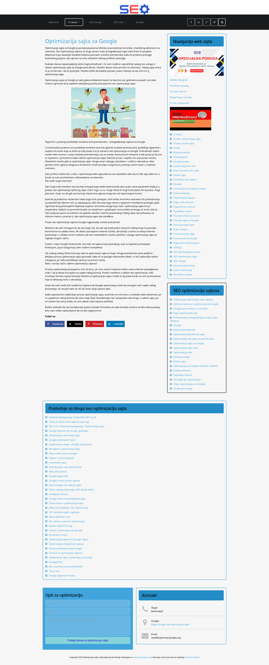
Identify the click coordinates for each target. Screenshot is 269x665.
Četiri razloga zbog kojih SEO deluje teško (71, 489)
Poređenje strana (182, 211)
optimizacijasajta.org (142, 657)
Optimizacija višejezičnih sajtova (66, 543)
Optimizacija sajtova (184, 197)
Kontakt (140, 22)
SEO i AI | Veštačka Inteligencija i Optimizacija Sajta (76, 426)
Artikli (176, 147)
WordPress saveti (182, 274)
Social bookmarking (184, 265)
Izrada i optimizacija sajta (187, 138)
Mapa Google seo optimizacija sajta (170, 624)
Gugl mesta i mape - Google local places (70, 444)
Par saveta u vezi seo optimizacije (67, 521)
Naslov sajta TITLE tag (60, 525)
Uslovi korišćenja (182, 270)
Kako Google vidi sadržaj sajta (65, 485)
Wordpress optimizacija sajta (64, 448)
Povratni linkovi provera (186, 215)
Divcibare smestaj (179, 85)
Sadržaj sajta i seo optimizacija (65, 466)
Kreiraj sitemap (181, 193)
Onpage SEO (55, 561)
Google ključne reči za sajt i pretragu (68, 430)
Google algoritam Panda (62, 575)
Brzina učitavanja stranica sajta (65, 548)
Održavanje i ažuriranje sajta (64, 435)
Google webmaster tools (62, 439)
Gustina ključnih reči (184, 165)
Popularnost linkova (184, 206)
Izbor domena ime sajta (186, 170)
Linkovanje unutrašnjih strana (189, 188)
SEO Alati (119, 22)
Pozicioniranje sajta (183, 224)
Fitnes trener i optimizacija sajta (66, 503)
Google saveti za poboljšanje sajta (67, 498)
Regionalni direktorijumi (186, 242)
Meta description (58, 471)
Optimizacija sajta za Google (81, 41)
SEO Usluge (95, 22)
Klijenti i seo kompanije (61, 457)
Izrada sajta (179, 175)
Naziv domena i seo (59, 516)
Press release (180, 229)
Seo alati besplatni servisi (186, 251)
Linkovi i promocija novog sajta (66, 530)
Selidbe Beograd (178, 79)
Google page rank (58, 476)
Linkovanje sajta (57, 462)
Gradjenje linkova (58, 494)
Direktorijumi (180, 156)
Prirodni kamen (178, 91)
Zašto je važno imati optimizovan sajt (69, 421)
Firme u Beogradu (179, 102)
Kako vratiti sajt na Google (63, 453)
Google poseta (181, 161)
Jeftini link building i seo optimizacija (68, 507)
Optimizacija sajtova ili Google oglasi (68, 539)
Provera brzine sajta (184, 233)
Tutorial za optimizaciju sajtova (65, 552)
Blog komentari (181, 152)
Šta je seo (54, 571)
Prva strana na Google (185, 238)
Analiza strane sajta (183, 143)
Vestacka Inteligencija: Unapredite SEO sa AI (72, 417)
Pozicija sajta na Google (186, 220)
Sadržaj (177, 247)
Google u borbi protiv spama (64, 480)
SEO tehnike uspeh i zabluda (64, 512)
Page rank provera (183, 202)
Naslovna (54, 22)
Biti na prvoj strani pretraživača (66, 566)
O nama (72, 22)
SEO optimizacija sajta (185, 256)
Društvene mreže (58, 534)
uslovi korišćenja (192, 657)
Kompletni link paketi (184, 179)
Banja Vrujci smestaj (180, 97)
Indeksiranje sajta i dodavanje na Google (70, 557)
